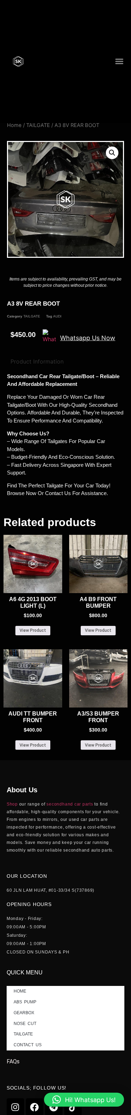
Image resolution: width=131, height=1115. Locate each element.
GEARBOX (24, 1012)
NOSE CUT (25, 1023)
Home (14, 125)
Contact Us (28, 1044)
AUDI (57, 316)
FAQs (13, 1061)
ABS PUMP (25, 1002)
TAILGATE (38, 125)
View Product (33, 630)
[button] (119, 61)
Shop (12, 804)
